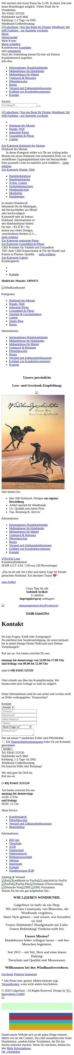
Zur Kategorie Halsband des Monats (23, 145)
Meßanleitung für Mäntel (24, 74)
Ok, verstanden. (11, 1051)
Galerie (13, 317)
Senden (7, 749)
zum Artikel (9, 582)
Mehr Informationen (19, 1048)
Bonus (13, 84)
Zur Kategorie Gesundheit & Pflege (23, 244)
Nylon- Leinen (18, 182)
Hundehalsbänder (19, 179)
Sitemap (14, 860)
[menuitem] (37, 34)
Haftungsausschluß (20, 857)
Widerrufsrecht (18, 853)
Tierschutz (15, 843)
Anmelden (25, 47)
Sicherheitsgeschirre (21, 186)
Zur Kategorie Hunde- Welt (18, 169)
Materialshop (17, 827)
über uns (14, 839)
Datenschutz (16, 850)
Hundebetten (16, 196)
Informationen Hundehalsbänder (28, 67)
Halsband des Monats (22, 300)
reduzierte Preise (19, 307)
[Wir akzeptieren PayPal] (11, 558)
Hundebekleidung (20, 176)
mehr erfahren (10, 237)
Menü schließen (11, 44)
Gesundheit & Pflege (21, 310)
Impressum (15, 863)
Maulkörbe (15, 193)
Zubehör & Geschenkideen (25, 314)
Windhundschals (19, 189)
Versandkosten (10, 984)
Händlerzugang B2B (21, 870)
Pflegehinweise (18, 81)
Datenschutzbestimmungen (27, 741)
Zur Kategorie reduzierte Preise (20, 240)
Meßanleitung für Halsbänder (26, 71)
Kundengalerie (18, 816)
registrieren (14, 51)
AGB (12, 846)
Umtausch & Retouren (22, 78)
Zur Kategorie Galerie (15, 257)
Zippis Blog (16, 321)
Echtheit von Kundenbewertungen (29, 91)
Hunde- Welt (16, 304)
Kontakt (14, 95)
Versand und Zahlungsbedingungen (30, 88)
